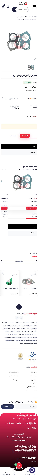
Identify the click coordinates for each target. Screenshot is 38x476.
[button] (2, 273)
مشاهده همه (19, 261)
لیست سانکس (13, 376)
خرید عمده (32, 383)
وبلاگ (13, 475)
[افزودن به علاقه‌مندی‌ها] (2, 98)
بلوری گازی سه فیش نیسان (30, 288)
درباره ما (33, 376)
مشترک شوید (8, 406)
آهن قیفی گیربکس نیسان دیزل (28, 170)
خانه (33, 17)
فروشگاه (32, 372)
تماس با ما (32, 380)
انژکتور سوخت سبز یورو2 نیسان (10, 288)
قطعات (27, 17)
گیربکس (19, 17)
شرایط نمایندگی (31, 387)
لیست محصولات (13, 372)
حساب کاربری (6, 475)
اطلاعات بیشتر (31, 208)
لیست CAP (14, 380)
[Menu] (33, 6)
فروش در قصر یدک (30, 391)
